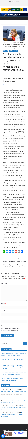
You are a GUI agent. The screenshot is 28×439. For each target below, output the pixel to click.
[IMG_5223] (14, 85)
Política (15, 50)
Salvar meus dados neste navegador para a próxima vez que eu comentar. (13, 329)
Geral (11, 50)
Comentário (5, 283)
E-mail (3, 311)
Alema (5, 76)
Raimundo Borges (17, 73)
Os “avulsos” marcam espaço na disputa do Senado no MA (13, 407)
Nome (3, 304)
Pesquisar (25, 343)
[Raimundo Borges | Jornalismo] (14, 14)
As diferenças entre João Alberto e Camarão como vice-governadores (14, 414)
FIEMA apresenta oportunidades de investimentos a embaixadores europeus (14, 260)
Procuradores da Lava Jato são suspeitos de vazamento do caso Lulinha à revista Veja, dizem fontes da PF (13, 367)
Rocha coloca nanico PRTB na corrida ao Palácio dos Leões (12, 396)
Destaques (5, 50)
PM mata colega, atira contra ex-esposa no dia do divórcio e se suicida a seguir (14, 266)
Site (2, 318)
